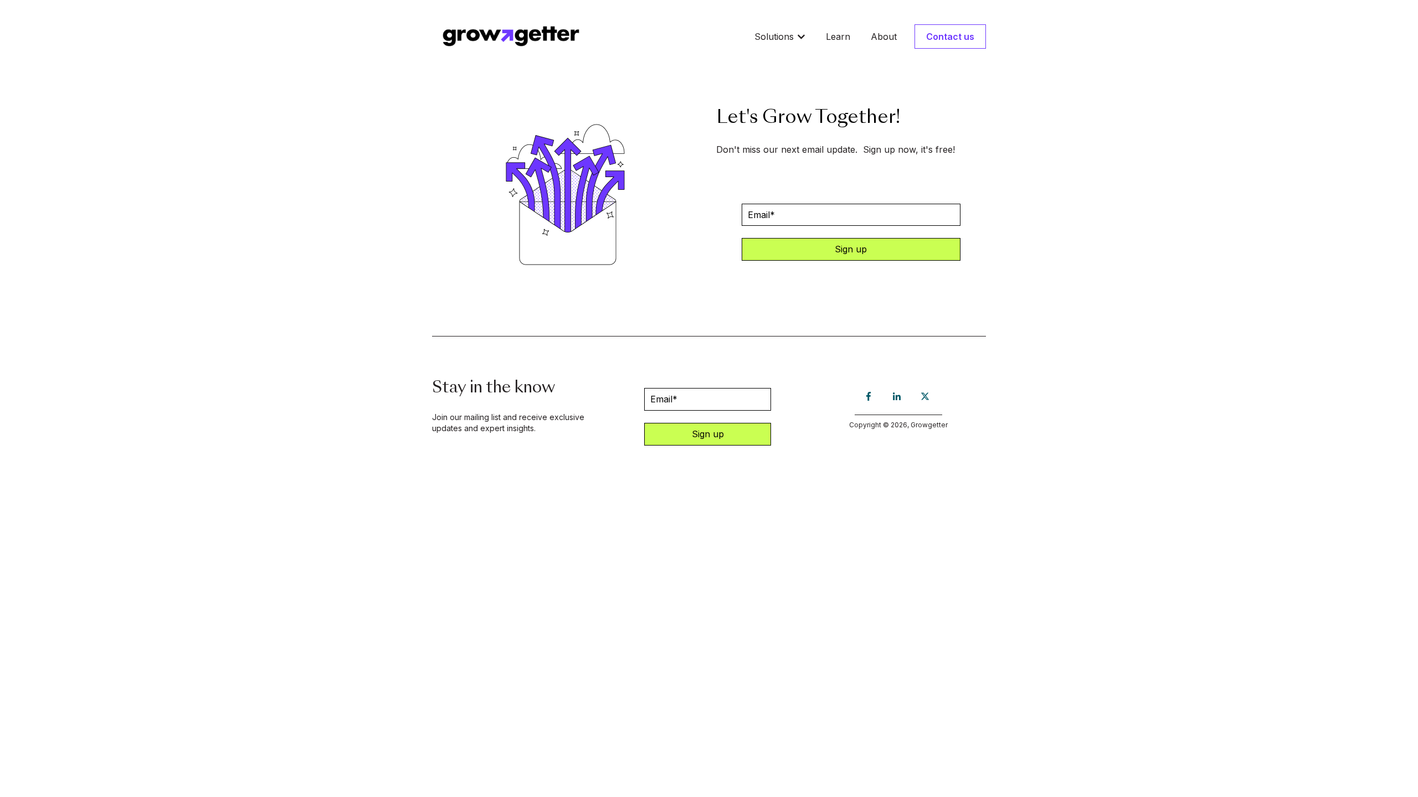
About (884, 36)
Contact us (950, 36)
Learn (838, 36)
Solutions (774, 36)
